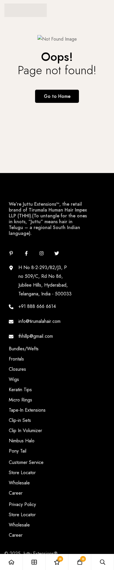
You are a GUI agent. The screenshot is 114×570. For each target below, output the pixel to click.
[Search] (102, 562)
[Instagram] (41, 253)
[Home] (11, 562)
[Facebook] (26, 253)
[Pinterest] (11, 253)
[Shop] (34, 562)
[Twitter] (56, 253)
